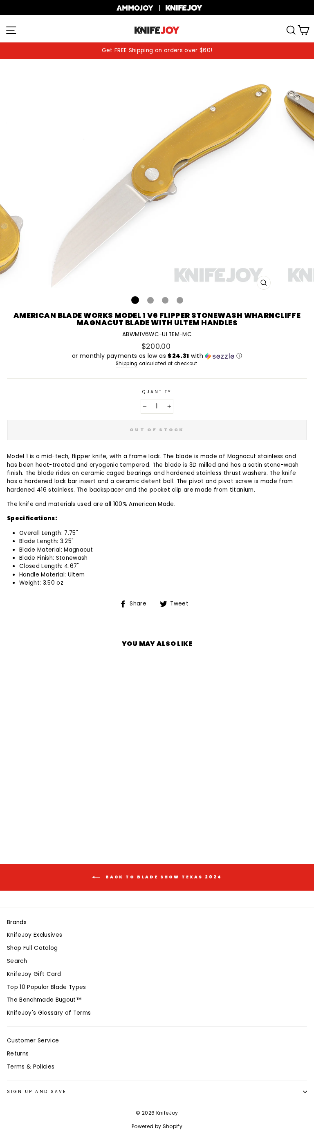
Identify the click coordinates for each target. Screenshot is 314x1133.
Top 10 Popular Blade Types (46, 987)
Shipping (127, 363)
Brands (17, 922)
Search (17, 961)
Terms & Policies (30, 1067)
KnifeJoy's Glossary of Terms (49, 1013)
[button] (157, 356)
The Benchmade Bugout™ (44, 1000)
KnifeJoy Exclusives (34, 935)
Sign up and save (36, 1092)
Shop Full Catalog (32, 948)
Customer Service (33, 1040)
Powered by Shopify (157, 1126)
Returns (18, 1054)
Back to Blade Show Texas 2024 (162, 877)
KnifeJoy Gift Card (34, 974)
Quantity (157, 392)
